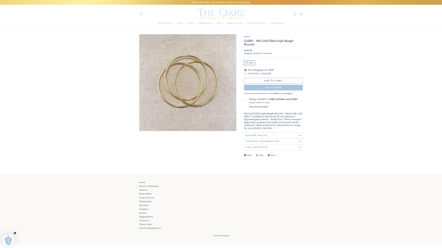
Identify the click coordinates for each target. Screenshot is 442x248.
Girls (179, 23)
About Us (143, 190)
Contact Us (144, 220)
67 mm (249, 62)
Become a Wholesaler (148, 186)
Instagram (143, 209)
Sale (219, 23)
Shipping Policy (146, 217)
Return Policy (257, 135)
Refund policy (145, 201)
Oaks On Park (234, 23)
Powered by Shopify (221, 236)
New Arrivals (164, 23)
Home (247, 36)
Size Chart (143, 205)
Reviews (143, 213)
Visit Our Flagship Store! (150, 228)
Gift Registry (278, 23)
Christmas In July (256, 23)
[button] (8, 240)
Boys (190, 23)
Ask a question (257, 147)
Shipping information (262, 141)
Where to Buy (145, 224)
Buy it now (273, 87)
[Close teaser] (15, 233)
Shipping (248, 53)
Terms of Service (146, 198)
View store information (258, 107)
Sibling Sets (205, 23)
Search (142, 182)
